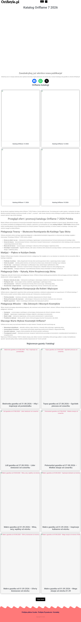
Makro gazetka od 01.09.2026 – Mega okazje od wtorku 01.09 (60, 590)
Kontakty (56, 612)
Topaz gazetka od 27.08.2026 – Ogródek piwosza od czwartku (60, 405)
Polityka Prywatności (45, 612)
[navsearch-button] (46, 1)
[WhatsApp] (40, 81)
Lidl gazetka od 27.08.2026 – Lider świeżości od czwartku (20, 466)
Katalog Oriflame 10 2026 (60, 202)
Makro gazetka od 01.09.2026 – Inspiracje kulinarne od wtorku (60, 528)
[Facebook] (34, 81)
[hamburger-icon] (42, 1)
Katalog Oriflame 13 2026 (21, 144)
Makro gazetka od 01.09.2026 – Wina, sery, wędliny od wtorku (20, 528)
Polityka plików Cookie (29, 612)
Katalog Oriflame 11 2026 (21, 202)
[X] (47, 81)
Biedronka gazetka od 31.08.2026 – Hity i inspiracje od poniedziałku (20, 405)
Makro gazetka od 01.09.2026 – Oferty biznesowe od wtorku (20, 590)
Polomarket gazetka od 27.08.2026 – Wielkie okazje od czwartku (61, 466)
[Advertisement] (12, 20)
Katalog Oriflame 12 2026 (60, 144)
